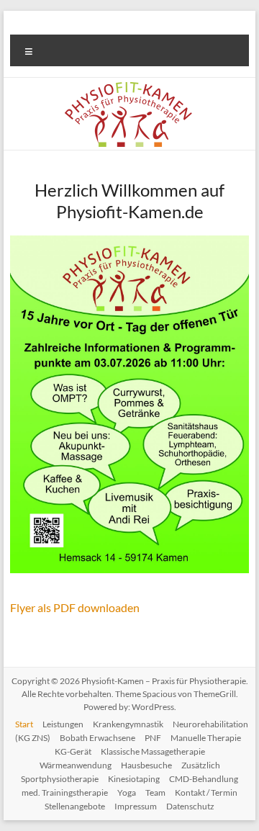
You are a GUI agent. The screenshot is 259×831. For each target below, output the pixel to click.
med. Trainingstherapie (65, 792)
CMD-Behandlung (203, 778)
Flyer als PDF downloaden (75, 607)
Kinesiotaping (134, 778)
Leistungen (62, 724)
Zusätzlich (200, 765)
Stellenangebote (75, 806)
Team (155, 792)
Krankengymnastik (128, 724)
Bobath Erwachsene (97, 737)
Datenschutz (190, 806)
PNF (153, 737)
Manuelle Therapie (206, 737)
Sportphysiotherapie (60, 778)
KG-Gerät (73, 751)
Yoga (126, 792)
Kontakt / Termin (206, 792)
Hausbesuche (146, 765)
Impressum (135, 806)
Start (24, 724)
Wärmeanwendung (76, 765)
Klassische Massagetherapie (153, 751)
